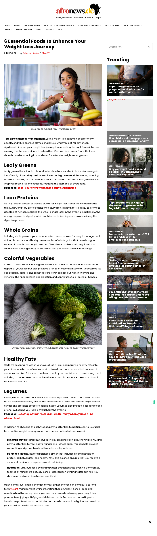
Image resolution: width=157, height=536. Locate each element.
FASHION (50, 29)
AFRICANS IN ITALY (133, 25)
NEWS (17, 25)
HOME (8, 25)
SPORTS (9, 29)
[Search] (149, 46)
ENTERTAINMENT (24, 29)
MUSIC (39, 29)
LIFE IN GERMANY (32, 25)
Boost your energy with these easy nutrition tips (46, 187)
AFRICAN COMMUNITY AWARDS (59, 25)
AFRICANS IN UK (112, 25)
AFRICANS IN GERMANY (89, 25)
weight (14, 488)
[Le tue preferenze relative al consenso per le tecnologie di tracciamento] (154, 402)
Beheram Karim (31, 53)
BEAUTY (62, 29)
